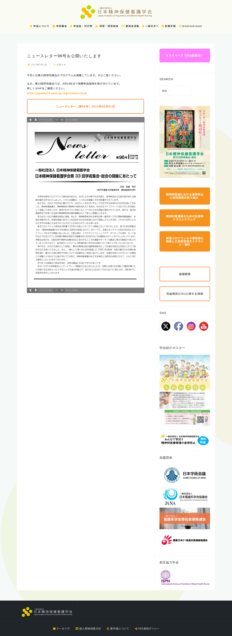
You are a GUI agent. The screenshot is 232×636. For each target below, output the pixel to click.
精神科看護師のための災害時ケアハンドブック (185, 217)
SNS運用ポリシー (148, 628)
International (191, 26)
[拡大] (62, 120)
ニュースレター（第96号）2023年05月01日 (85, 106)
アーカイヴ (63, 628)
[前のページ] (30, 120)
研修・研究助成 (109, 26)
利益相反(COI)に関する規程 (184, 294)
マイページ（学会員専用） (185, 55)
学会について (41, 26)
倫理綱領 (185, 274)
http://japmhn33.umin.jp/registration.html (57, 93)
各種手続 (170, 26)
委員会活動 (132, 26)
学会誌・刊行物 (82, 26)
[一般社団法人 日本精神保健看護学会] (47, 612)
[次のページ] (35, 120)
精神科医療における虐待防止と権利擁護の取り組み (185, 196)
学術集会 (61, 26)
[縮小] (56, 120)
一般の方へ (151, 26)
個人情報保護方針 (90, 628)
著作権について (119, 628)
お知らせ (61, 64)
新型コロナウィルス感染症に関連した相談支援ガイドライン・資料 (185, 241)
